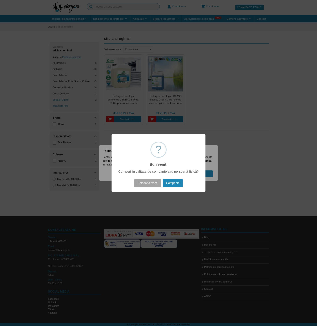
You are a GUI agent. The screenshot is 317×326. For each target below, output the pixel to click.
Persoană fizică (147, 183)
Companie (173, 183)
